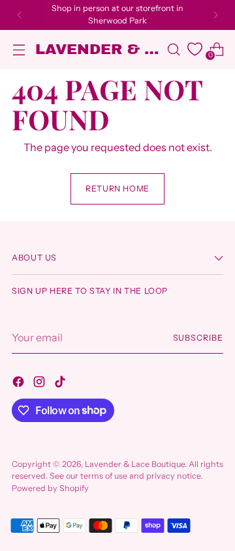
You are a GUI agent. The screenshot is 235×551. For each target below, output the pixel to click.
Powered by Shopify (50, 488)
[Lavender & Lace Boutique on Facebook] (19, 383)
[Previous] (19, 15)
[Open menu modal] (18, 49)
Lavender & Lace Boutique (135, 464)
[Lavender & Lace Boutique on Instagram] (40, 383)
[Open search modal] (173, 49)
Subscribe (198, 338)
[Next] (215, 15)
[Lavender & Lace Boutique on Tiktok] (61, 383)
